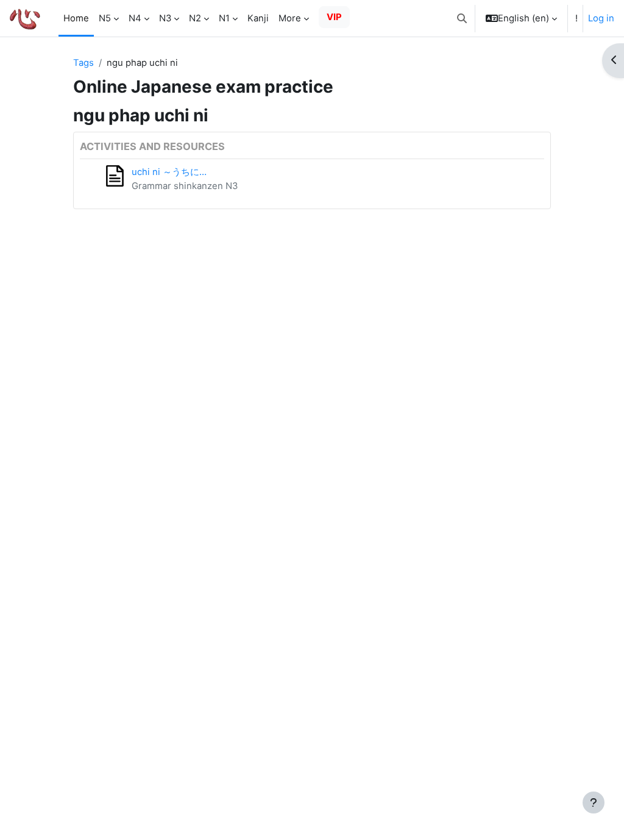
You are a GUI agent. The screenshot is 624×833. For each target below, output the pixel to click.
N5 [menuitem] (105, 18)
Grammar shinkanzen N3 (185, 186)
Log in (601, 18)
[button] (462, 18)
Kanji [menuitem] (258, 18)
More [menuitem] (289, 18)
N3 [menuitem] (165, 18)
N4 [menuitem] (135, 18)
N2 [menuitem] (195, 18)
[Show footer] (593, 802)
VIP (334, 17)
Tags (83, 62)
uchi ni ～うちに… (169, 171)
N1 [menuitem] (224, 18)
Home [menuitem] (76, 18)
